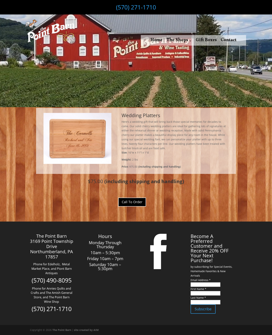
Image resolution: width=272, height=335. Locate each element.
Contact (228, 41)
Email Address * (201, 280)
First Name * (198, 289)
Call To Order (132, 202)
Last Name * (198, 297)
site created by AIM (86, 330)
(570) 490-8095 (52, 280)
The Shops (177, 41)
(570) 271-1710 (136, 7)
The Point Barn (61, 330)
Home (156, 41)
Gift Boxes (206, 41)
